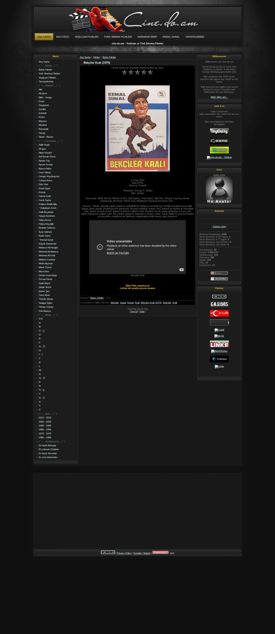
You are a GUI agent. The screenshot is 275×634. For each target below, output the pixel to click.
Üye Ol (134, 311)
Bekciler (115, 302)
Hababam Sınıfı (147, 36)
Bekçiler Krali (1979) (151, 302)
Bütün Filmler (109, 57)
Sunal (123, 302)
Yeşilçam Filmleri (86, 36)
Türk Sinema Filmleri (118, 36)
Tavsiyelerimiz (194, 36)
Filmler (96, 57)
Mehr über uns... (219, 97)
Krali (137, 302)
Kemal (130, 302)
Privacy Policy (124, 553)
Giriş (142, 311)
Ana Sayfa (44, 36)
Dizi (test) (62, 36)
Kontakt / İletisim (142, 553)
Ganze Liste (219, 226)
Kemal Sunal (171, 36)
